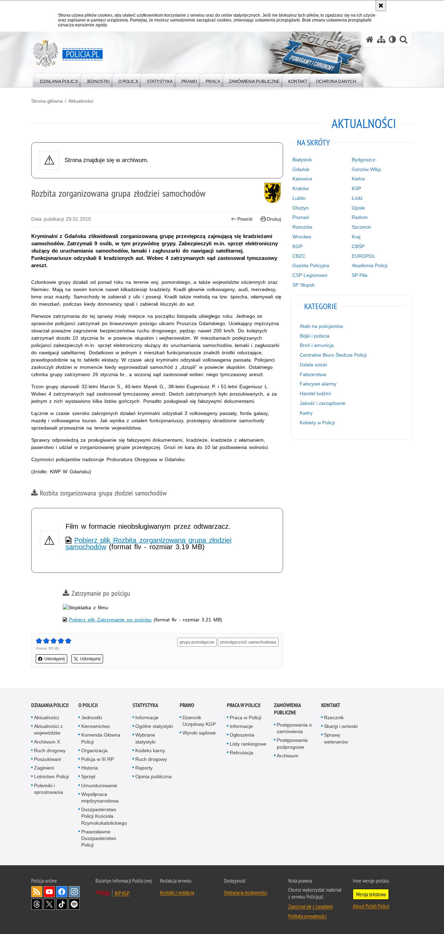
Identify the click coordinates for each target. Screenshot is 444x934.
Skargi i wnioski (341, 726)
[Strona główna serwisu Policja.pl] (370, 39)
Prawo (187, 705)
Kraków (300, 188)
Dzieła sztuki (313, 364)
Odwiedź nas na (49, 891)
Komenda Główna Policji (100, 738)
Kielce (358, 178)
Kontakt (330, 705)
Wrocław (301, 236)
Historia (89, 768)
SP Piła (359, 275)
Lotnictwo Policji (51, 776)
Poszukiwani (47, 759)
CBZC (299, 256)
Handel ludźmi (315, 393)
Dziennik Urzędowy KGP (199, 721)
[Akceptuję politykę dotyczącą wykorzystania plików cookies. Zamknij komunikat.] (381, 5)
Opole (358, 208)
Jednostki (91, 717)
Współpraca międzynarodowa (100, 797)
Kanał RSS (36, 891)
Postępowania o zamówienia (294, 728)
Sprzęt (88, 776)
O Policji (88, 705)
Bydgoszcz (363, 159)
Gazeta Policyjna (310, 265)
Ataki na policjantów (321, 326)
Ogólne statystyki (154, 726)
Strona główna (47, 101)
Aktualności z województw (48, 729)
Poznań (300, 217)
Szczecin (361, 227)
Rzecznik (334, 717)
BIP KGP (121, 893)
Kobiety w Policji (317, 422)
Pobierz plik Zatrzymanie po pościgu (110, 619)
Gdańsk (300, 169)
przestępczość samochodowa (248, 642)
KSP (356, 188)
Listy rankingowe (248, 744)
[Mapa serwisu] (381, 39)
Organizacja (94, 750)
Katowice (302, 178)
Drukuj (274, 219)
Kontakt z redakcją (177, 892)
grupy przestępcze (197, 642)
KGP (297, 246)
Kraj (356, 236)
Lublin (299, 198)
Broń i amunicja (317, 345)
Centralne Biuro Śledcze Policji (333, 355)
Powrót (245, 219)
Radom (360, 217)
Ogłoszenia (242, 735)
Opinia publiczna (153, 776)
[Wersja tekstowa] (392, 39)
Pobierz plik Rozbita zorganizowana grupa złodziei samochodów (148, 543)
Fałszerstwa (313, 374)
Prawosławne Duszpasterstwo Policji (98, 838)
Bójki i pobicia (315, 336)
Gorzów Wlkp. (367, 169)
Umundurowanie (99, 785)
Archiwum (287, 755)
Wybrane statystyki (145, 738)
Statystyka (145, 705)
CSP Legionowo (309, 275)
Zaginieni (44, 768)
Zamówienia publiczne (287, 709)
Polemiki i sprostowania (48, 789)
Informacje (147, 717)
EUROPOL (363, 256)
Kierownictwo (95, 726)
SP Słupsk (303, 285)
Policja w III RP (97, 759)
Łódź (357, 198)
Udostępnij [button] (54, 658)
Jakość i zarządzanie (322, 403)
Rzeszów (302, 227)
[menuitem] (58, 80)
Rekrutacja (241, 752)
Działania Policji (50, 705)
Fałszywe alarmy (318, 384)
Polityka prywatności (307, 915)
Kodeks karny (150, 750)
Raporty (144, 768)
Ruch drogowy (50, 750)
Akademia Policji (369, 265)
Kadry (306, 413)
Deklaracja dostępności (245, 892)
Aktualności (80, 101)
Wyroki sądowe (199, 733)
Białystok (302, 159)
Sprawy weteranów (336, 738)
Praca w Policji (244, 705)
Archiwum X (47, 742)
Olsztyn (300, 208)
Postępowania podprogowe (292, 743)
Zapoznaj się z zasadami (310, 906)
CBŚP (358, 246)
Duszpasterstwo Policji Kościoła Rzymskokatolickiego (104, 816)
